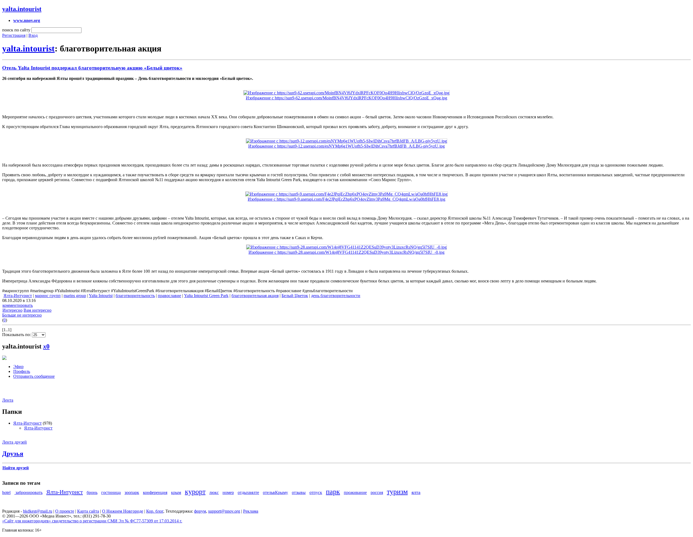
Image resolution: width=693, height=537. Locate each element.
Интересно (12, 310)
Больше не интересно (22, 315)
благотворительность (135, 295)
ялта (415, 492)
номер (228, 492)
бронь (92, 492)
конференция (155, 492)
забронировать (28, 492)
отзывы (299, 492)
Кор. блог (154, 511)
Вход (33, 35)
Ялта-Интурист (18, 295)
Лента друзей (14, 442)
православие (169, 295)
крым (176, 492)
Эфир (18, 366)
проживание (355, 492)
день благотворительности (335, 295)
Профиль (21, 371)
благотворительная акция (255, 295)
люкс (214, 492)
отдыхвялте (248, 492)
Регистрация (13, 35)
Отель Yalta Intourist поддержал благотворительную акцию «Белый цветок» (92, 68)
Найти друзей (15, 468)
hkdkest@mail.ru (37, 511)
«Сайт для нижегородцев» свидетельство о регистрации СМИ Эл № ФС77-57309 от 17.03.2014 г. (92, 521)
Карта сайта (88, 511)
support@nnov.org (224, 511)
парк (333, 492)
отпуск (315, 492)
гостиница (111, 492)
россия (377, 492)
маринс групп (48, 295)
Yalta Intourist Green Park (206, 295)
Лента (7, 400)
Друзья (12, 453)
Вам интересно (37, 310)
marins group (75, 295)
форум (200, 511)
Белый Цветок (295, 295)
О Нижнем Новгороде (122, 511)
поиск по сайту (16, 30)
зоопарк (132, 492)
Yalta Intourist (101, 295)
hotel (6, 492)
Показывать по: (17, 334)
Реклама (250, 511)
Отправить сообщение (34, 376)
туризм (397, 492)
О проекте (64, 511)
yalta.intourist (21, 8)
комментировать (17, 305)
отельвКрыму (275, 492)
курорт (195, 492)
